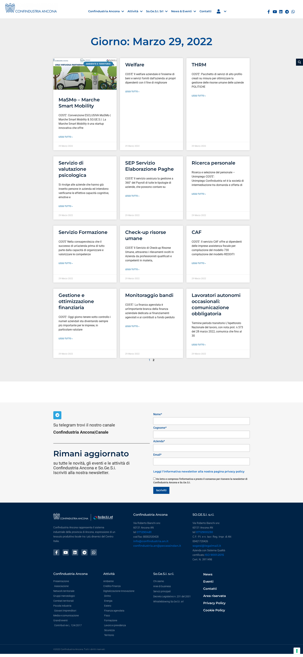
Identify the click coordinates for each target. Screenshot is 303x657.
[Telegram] (287, 12)
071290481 (144, 532)
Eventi (208, 581)
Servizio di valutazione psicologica (72, 169)
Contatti (210, 589)
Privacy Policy (214, 603)
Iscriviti (161, 490)
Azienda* (159, 441)
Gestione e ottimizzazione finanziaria (76, 301)
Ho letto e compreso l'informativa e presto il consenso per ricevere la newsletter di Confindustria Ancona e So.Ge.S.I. (200, 481)
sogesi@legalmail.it (207, 545)
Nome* (157, 414)
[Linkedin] (281, 12)
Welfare (134, 65)
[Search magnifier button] (299, 62)
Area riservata (214, 596)
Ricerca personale (213, 163)
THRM (199, 65)
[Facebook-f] (268, 12)
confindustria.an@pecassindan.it (157, 545)
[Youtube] (275, 12)
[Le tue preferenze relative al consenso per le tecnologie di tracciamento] (297, 651)
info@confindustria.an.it (151, 541)
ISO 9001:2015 (214, 555)
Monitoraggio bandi (149, 295)
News (207, 574)
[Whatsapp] (293, 12)
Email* (157, 454)
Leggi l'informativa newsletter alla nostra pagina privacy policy (198, 471)
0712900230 (204, 532)
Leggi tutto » (66, 137)
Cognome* (160, 427)
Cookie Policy (214, 610)
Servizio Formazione (83, 232)
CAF (196, 232)
